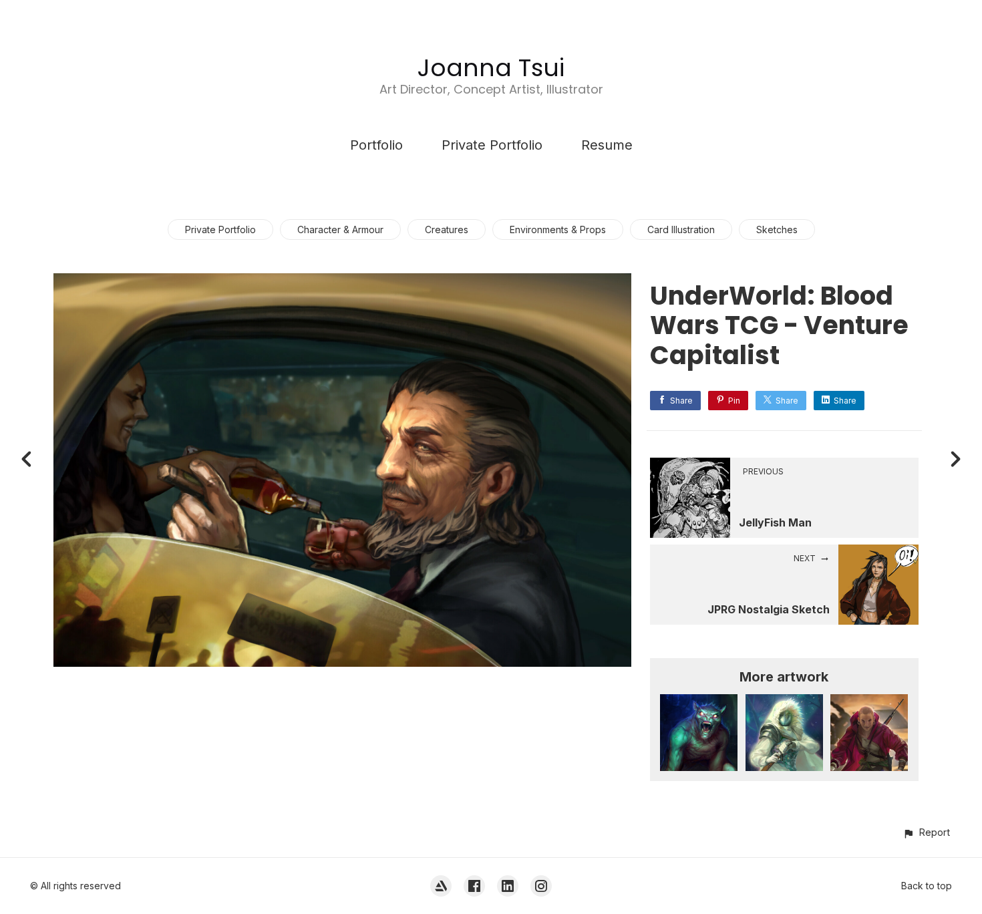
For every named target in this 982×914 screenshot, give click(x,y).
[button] (926, 832)
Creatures (446, 229)
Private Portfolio (492, 145)
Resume (607, 145)
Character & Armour (340, 229)
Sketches (777, 229)
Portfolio (376, 145)
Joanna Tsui (491, 68)
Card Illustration (681, 229)
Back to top (926, 885)
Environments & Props (558, 229)
